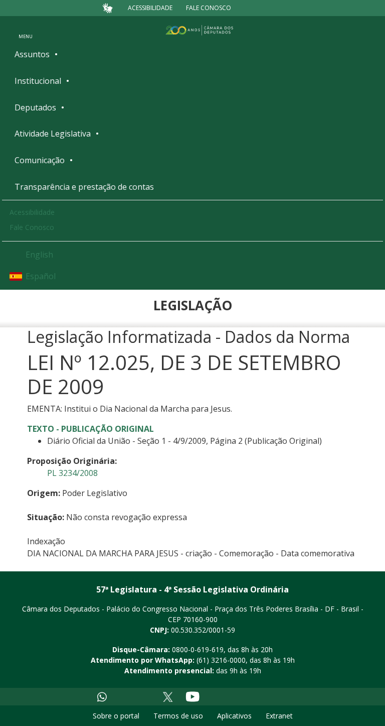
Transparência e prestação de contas (84, 186)
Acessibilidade (150, 8)
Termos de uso (178, 715)
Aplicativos (234, 715)
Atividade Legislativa (53, 133)
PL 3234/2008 (72, 472)
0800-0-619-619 (198, 649)
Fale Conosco (208, 8)
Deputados (35, 107)
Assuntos (32, 54)
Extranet (279, 715)
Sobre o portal (116, 715)
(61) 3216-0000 (221, 660)
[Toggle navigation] (25, 30)
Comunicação (40, 160)
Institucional (38, 80)
